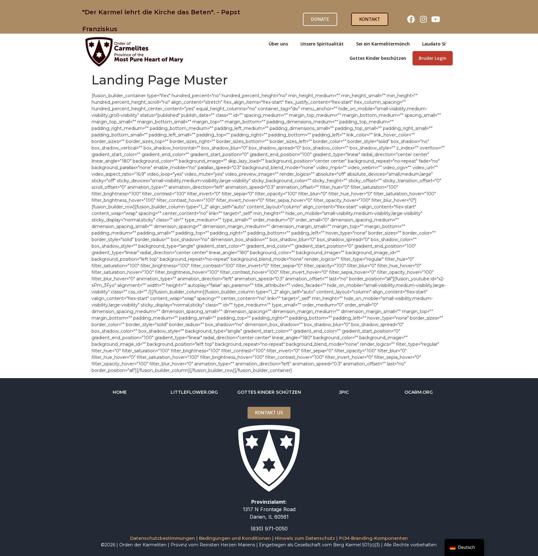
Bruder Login (432, 58)
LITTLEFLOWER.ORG (194, 392)
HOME (120, 392)
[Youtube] (435, 19)
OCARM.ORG (418, 392)
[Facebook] (411, 19)
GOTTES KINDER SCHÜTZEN (269, 392)
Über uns (278, 44)
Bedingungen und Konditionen (235, 538)
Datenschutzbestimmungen (162, 538)
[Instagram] (423, 19)
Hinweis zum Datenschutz (305, 538)
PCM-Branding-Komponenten (373, 538)
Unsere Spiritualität (322, 44)
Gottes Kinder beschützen (378, 58)
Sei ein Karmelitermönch (383, 44)
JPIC (344, 392)
